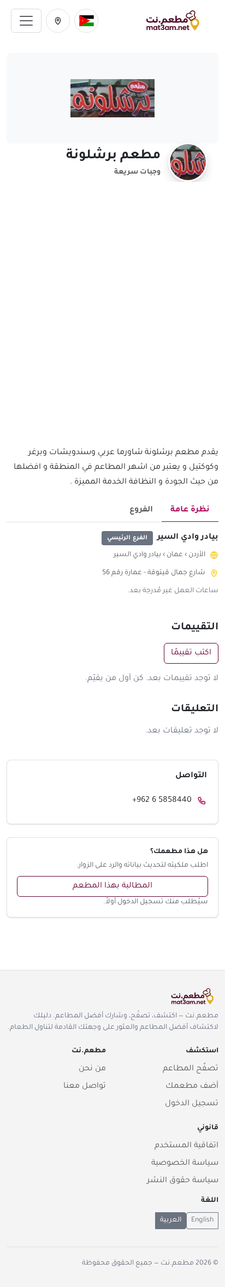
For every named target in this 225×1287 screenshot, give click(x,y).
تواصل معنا (84, 1086)
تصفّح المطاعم (190, 1069)
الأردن (196, 555)
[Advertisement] (112, 320)
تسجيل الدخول (191, 1104)
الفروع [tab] (141, 510)
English (202, 1220)
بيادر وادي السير (137, 555)
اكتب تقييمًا (191, 653)
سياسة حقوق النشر (182, 1181)
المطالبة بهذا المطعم (112, 886)
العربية (170, 1220)
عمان (175, 555)
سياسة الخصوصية (184, 1163)
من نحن (92, 1069)
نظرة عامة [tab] (190, 510)
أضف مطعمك (191, 1086)
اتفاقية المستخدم (186, 1146)
